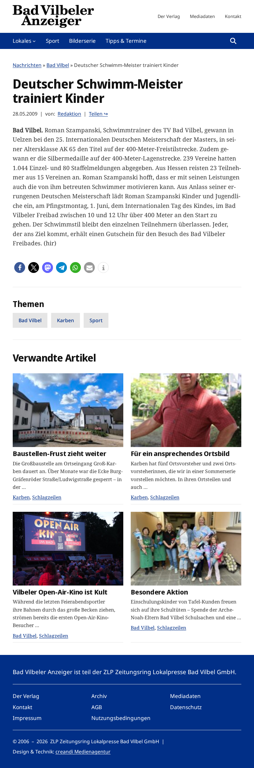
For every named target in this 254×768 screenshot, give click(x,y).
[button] (19, 267)
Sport (96, 320)
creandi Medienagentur (83, 751)
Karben (65, 320)
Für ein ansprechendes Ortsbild (180, 453)
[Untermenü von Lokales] (34, 40)
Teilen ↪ (98, 113)
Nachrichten (27, 65)
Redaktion (69, 113)
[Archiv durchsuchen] (233, 41)
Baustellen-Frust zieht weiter (59, 453)
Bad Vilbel (57, 65)
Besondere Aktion (159, 592)
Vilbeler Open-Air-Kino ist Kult (60, 592)
